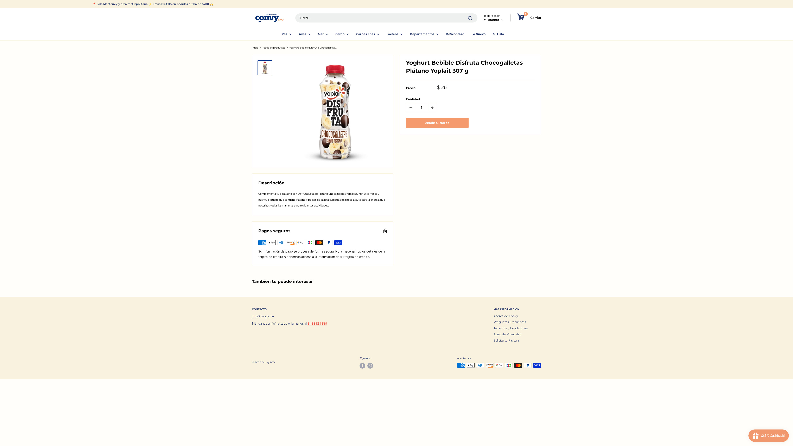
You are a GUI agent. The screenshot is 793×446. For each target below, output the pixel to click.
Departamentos (422, 34)
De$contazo (455, 34)
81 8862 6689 (317, 323)
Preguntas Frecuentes (510, 322)
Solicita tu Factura (506, 340)
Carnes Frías (365, 34)
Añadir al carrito (437, 123)
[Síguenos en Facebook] (362, 366)
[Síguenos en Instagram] (370, 366)
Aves (302, 34)
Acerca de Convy (506, 316)
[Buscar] (470, 18)
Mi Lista (498, 34)
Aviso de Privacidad (507, 334)
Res (284, 34)
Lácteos (392, 34)
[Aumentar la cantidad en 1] (432, 107)
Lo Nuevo (478, 34)
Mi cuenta (492, 20)
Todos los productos (273, 47)
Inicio (255, 47)
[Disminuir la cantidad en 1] (410, 107)
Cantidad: (413, 99)
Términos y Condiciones (511, 328)
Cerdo (339, 34)
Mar (321, 34)
